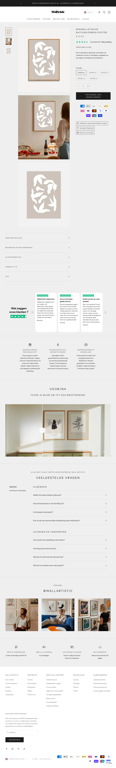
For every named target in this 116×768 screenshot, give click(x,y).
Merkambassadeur (100, 683)
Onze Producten (11, 683)
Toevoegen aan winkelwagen (93, 96)
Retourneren (50, 698)
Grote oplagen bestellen (102, 691)
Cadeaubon (9, 695)
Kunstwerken (34, 19)
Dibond (75, 687)
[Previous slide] (32, 312)
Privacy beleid (51, 687)
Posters (47, 19)
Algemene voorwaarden (54, 691)
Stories (30, 680)
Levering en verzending (17, 490)
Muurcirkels (73, 19)
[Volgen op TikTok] (24, 749)
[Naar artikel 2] (8, 41)
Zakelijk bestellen (99, 680)
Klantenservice (51, 680)
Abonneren (14, 740)
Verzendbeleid (51, 702)
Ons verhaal (9, 680)
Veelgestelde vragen (53, 683)
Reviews (8, 691)
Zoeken (8, 687)
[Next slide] (105, 312)
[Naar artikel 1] (8, 32)
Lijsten (85, 19)
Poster (75, 691)
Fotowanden (32, 683)
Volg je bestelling (52, 706)
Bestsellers (59, 19)
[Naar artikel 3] (8, 51)
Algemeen (13, 487)
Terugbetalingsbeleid (53, 695)
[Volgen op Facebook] (6, 749)
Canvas (75, 680)
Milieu (30, 691)
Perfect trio (32, 695)
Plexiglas (76, 683)
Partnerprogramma (100, 687)
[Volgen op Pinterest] (18, 749)
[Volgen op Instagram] (12, 749)
